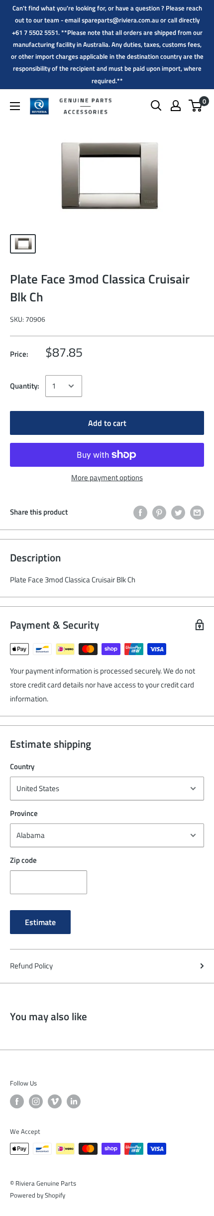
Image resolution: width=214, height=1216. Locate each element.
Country (22, 766)
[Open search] (156, 105)
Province (24, 813)
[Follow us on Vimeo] (55, 1101)
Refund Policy (31, 965)
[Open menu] (15, 106)
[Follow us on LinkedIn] (74, 1101)
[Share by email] (197, 512)
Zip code (23, 860)
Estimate (40, 922)
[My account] (176, 105)
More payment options (107, 477)
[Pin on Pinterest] (159, 512)
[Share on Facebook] (140, 512)
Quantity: (24, 386)
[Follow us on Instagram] (36, 1101)
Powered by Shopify (37, 1195)
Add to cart (107, 423)
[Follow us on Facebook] (17, 1101)
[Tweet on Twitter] (178, 512)
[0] (196, 106)
